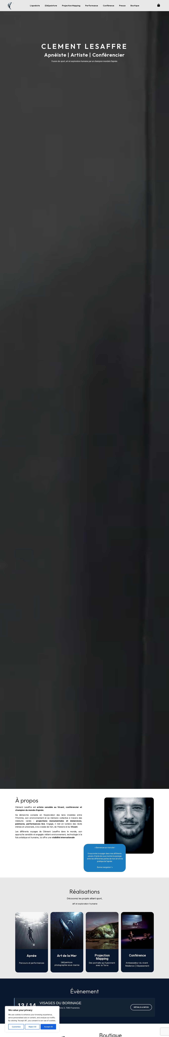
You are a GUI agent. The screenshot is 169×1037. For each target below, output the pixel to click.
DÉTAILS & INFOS (141, 1007)
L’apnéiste (35, 5)
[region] (32, 1019)
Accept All (48, 1027)
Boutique (135, 5)
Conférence (108, 5)
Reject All (32, 1027)
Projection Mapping (71, 5)
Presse (122, 5)
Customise (16, 1027)
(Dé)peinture (51, 5)
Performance (91, 5)
